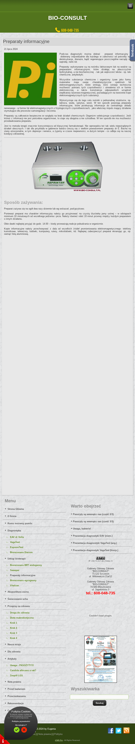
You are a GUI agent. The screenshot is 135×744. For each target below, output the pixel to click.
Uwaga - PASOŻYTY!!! (22, 665)
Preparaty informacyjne (22, 575)
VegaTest (15, 542)
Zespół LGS (16, 675)
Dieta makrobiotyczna (22, 617)
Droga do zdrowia (19, 612)
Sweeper (14, 570)
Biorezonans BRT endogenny (26, 565)
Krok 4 (13, 638)
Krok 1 (13, 623)
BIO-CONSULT (67, 18)
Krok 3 (13, 633)
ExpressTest (16, 547)
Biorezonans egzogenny (23, 580)
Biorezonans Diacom (21, 552)
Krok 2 (13, 628)
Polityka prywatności (21, 721)
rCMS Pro (59, 740)
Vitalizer (14, 585)
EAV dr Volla (17, 537)
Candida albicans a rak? (23, 670)
